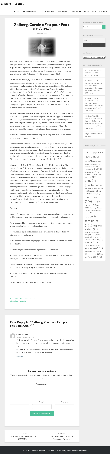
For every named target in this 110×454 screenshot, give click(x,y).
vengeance (94, 254)
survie (96, 245)
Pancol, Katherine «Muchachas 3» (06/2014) (22, 436)
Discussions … (63, 11)
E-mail (42, 402)
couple (96, 166)
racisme (88, 213)
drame (89, 174)
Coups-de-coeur (47, 11)
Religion (90, 234)
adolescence (90, 153)
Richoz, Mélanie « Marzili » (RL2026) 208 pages (93, 72)
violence (95, 256)
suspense (94, 248)
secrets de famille (94, 239)
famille (97, 185)
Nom (19, 402)
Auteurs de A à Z (29, 11)
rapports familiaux (91, 220)
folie (87, 188)
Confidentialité (90, 11)
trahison (89, 251)
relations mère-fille (92, 232)
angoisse (96, 161)
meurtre (95, 194)
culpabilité (89, 169)
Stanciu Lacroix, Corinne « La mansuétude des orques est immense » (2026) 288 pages (94, 88)
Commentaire (42, 384)
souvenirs (89, 245)
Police (92, 208)
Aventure (91, 164)
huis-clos (93, 188)
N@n (87, 134)
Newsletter (76, 11)
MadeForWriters (80, 450)
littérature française (18, 301)
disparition (92, 172)
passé (90, 205)
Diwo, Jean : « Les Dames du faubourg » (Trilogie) (61, 436)
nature (96, 202)
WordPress (61, 450)
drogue (97, 174)
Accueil (16, 11)
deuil (98, 169)
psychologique (95, 210)
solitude (91, 242)
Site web (64, 402)
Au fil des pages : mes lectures (22, 298)
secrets (97, 237)
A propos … (103, 11)
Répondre (19, 356)
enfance (90, 177)
